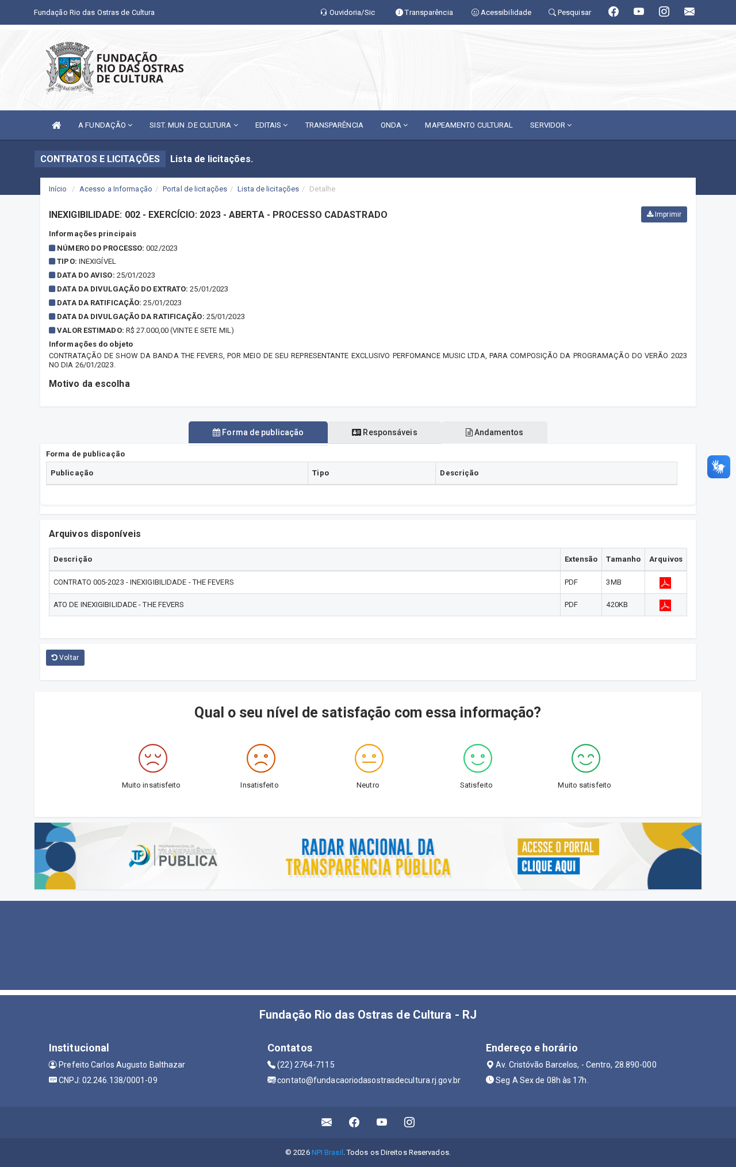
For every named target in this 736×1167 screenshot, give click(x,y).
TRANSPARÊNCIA (334, 125)
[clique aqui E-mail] (327, 1122)
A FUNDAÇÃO (103, 125)
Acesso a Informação (115, 189)
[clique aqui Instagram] (410, 1122)
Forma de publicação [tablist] (262, 432)
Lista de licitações (268, 189)
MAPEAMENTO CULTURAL (469, 125)
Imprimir (667, 214)
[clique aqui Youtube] (382, 1122)
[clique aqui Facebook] (354, 1122)
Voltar (68, 658)
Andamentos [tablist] (498, 432)
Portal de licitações (195, 189)
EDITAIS (269, 125)
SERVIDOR (548, 125)
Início (58, 189)
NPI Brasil (327, 1152)
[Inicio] (56, 125)
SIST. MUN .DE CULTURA (191, 125)
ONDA (392, 125)
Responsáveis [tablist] (389, 432)
